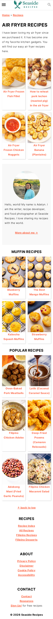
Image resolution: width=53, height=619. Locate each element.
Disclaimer (26, 565)
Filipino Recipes (26, 535)
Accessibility (26, 575)
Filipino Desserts (26, 539)
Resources (26, 601)
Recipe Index (26, 525)
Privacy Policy (26, 561)
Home (6, 15)
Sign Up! (16, 605)
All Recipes (26, 530)
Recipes (18, 15)
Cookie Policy (27, 570)
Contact (26, 596)
